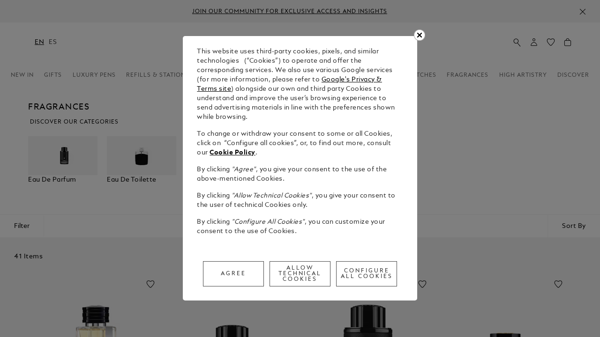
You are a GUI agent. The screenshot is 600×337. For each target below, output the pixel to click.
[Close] (419, 35)
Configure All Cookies (367, 273)
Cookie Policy (232, 153)
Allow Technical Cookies (300, 273)
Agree (233, 274)
